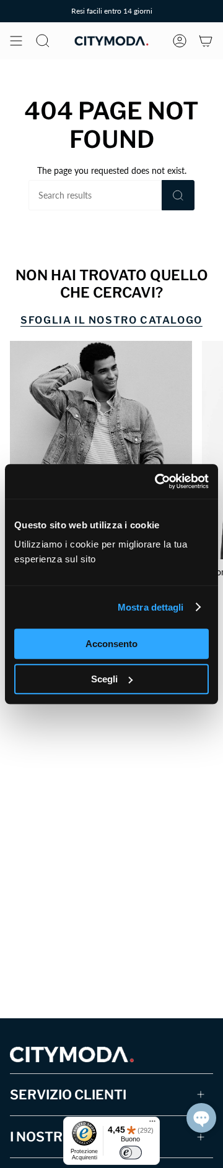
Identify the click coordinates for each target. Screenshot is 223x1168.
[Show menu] (16, 41)
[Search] (178, 195)
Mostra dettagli (151, 607)
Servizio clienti (68, 1094)
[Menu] (152, 1124)
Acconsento (111, 643)
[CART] (206, 41)
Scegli (104, 679)
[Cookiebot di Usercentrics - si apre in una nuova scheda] (157, 481)
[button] (201, 1118)
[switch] (131, 1152)
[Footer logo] (72, 1054)
